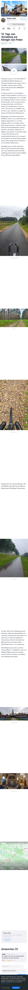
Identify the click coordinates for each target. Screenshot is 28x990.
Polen (24, 95)
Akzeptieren (16, 987)
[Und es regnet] (14, 56)
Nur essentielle (5, 987)
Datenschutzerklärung (5, 983)
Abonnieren (23, 18)
